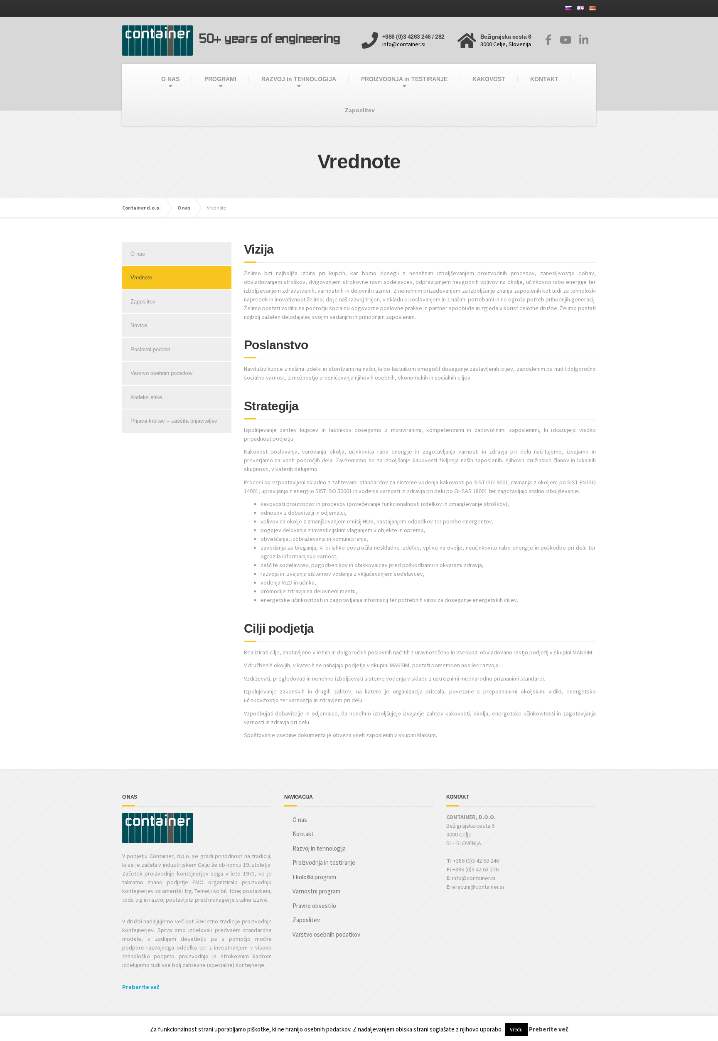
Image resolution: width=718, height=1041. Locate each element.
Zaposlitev (360, 110)
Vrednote (141, 277)
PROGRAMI (220, 79)
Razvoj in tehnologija (319, 848)
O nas (137, 254)
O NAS (170, 79)
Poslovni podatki (150, 349)
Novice (138, 325)
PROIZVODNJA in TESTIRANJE (404, 79)
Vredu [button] (516, 1029)
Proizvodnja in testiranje (324, 862)
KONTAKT (544, 79)
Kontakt (303, 834)
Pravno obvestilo (314, 906)
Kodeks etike (146, 397)
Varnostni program (316, 891)
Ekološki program (314, 877)
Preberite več (141, 987)
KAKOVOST (488, 79)
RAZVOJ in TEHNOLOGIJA (298, 79)
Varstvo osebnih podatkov (161, 373)
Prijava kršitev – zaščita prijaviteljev (173, 421)
